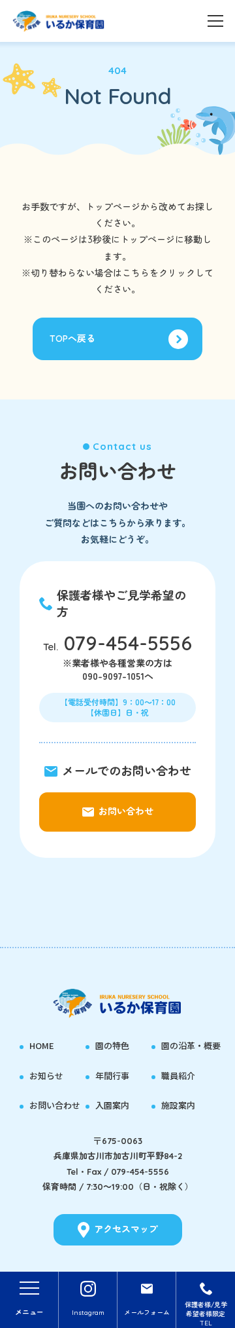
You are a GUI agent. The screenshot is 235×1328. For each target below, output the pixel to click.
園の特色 (112, 1046)
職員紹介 (178, 1076)
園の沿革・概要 (191, 1046)
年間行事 (112, 1076)
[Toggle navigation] (215, 19)
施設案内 (178, 1105)
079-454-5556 (128, 643)
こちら (135, 273)
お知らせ (46, 1076)
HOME (41, 1046)
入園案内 (112, 1105)
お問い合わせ (54, 1105)
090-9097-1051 (113, 675)
